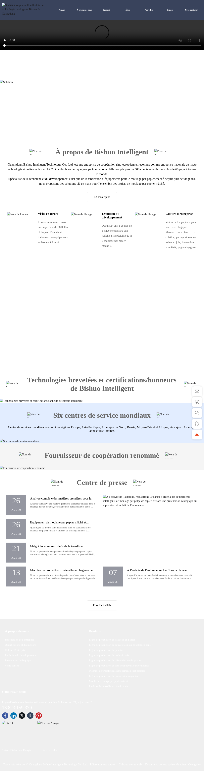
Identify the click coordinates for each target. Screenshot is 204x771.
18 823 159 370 (17, 762)
